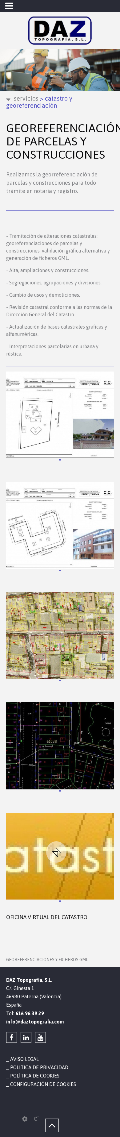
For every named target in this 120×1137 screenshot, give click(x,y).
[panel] (25, 1119)
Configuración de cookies (43, 1084)
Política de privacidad (39, 1067)
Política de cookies (34, 1075)
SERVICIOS (26, 98)
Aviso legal (24, 1059)
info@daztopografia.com (35, 1021)
